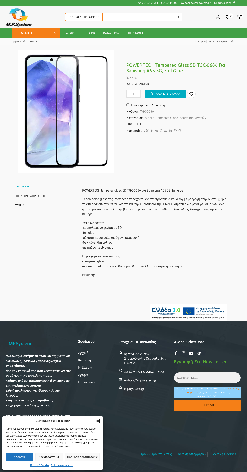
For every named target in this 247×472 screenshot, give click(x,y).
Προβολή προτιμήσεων (82, 457)
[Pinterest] (161, 131)
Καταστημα (111, 33)
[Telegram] (199, 353)
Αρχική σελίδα (19, 41)
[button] (98, 421)
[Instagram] (183, 353)
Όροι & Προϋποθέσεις (156, 454)
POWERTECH (134, 124)
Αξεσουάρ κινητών (193, 118)
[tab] (21, 186)
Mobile (33, 41)
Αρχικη (71, 33)
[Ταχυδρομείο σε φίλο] (165, 131)
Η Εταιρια (89, 33)
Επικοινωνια (135, 33)
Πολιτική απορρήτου (62, 465)
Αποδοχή (19, 457)
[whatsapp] (175, 131)
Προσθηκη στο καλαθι (167, 93)
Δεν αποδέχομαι (49, 457)
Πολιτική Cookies (39, 465)
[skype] (179, 131)
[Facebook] (234, 2)
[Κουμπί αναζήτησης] (178, 17)
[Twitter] (147, 131)
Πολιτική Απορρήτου (191, 454)
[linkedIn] (170, 131)
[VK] (156, 131)
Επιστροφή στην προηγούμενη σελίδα (215, 41)
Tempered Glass (167, 118)
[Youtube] (191, 353)
